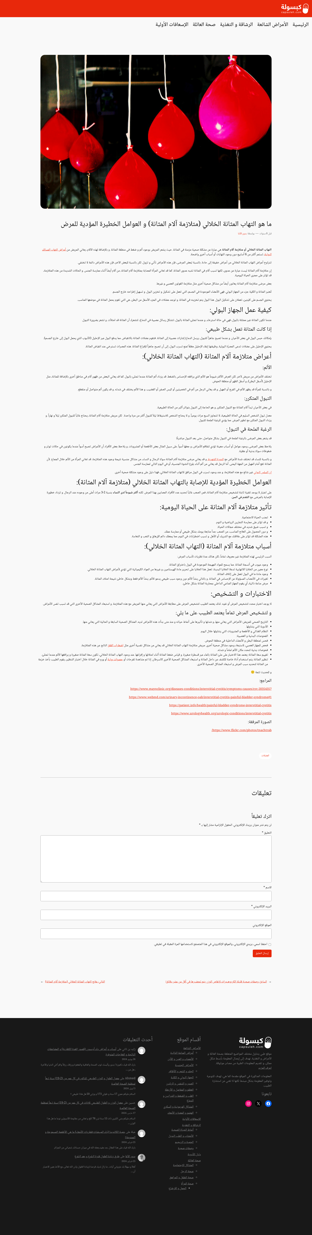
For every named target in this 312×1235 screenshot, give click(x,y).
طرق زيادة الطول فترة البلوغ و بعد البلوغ (97, 1156)
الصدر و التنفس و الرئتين (180, 1083)
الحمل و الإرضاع (177, 1188)
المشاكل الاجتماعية (183, 1165)
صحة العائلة (194, 1160)
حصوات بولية (115, 659)
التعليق (267, 833)
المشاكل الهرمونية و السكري (178, 1107)
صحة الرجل (187, 1171)
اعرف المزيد (265, 1068)
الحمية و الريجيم (184, 1142)
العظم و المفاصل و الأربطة (179, 1090)
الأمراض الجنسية (184, 1065)
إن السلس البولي (263, 472)
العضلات (265, 756)
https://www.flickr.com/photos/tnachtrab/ (242, 730)
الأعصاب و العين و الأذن (181, 1059)
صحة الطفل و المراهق (181, 1177)
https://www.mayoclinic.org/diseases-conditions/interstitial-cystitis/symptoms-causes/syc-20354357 (201, 689)
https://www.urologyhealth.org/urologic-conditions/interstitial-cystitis (221, 713)
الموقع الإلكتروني (262, 925)
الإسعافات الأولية (191, 1119)
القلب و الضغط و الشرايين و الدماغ (178, 1098)
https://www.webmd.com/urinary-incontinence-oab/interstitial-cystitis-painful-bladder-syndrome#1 (200, 697)
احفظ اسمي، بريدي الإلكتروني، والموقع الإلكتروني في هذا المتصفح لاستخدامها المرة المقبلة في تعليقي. (210, 944)
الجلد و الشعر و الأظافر (181, 1071)
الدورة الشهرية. (215, 459)
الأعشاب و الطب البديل (181, 1136)
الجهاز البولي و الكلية (182, 1077)
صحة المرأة (187, 1183)
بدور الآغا (242, 234)
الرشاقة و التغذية (191, 1125)
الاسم (267, 887)
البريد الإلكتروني (261, 906)
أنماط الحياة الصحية (182, 1130)
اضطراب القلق (115, 645)
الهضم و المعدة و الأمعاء (181, 1113)
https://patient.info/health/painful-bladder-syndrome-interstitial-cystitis (220, 705)
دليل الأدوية (194, 1154)
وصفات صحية (186, 1148)
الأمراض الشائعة (192, 1048)
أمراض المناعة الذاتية (182, 1053)
